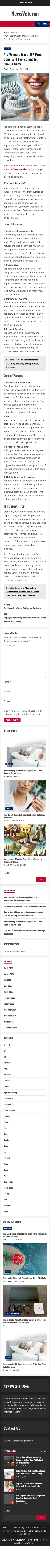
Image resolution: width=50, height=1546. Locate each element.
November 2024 (10, 1015)
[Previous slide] (41, 1451)
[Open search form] (32, 23)
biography (7, 1062)
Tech (5, 1199)
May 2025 (7, 979)
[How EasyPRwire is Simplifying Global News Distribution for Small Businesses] (25, 1229)
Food (5, 1128)
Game (6, 1134)
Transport (7, 1205)
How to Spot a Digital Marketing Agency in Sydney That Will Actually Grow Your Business (24, 1321)
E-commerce (8, 1098)
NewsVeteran (25, 13)
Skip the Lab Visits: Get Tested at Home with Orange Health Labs (24, 816)
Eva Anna (8, 1281)
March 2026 (8, 968)
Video (45, 23)
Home (6, 1146)
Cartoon (7, 1080)
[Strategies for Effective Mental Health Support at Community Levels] (25, 840)
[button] (3, 23)
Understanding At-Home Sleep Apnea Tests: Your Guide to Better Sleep (23, 771)
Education (7, 1104)
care (31, 272)
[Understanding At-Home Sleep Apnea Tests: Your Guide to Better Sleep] (25, 751)
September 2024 (10, 1027)
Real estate (8, 1181)
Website (7, 701)
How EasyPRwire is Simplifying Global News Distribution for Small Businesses (25, 1235)
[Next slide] (44, 1451)
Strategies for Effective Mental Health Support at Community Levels (23, 860)
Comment (9, 645)
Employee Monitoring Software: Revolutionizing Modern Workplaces (25, 617)
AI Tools (7, 1044)
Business (7, 1074)
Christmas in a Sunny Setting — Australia (22, 606)
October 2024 (9, 1021)
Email (7, 691)
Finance (7, 1122)
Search (7, 872)
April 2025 (8, 985)
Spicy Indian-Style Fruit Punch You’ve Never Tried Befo (25, 906)
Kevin (7, 821)
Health (7, 49)
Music (6, 1163)
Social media (8, 1187)
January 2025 (9, 1003)
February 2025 (9, 997)
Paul (6, 69)
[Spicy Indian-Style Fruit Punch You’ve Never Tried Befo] (25, 1259)
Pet (5, 1175)
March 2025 (8, 991)
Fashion (7, 1116)
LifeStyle (7, 1157)
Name (7, 681)
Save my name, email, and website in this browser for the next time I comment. (24, 712)
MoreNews (18, 1543)
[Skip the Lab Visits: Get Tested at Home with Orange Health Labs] (25, 796)
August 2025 (9, 973)
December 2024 (10, 1009)
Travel (6, 1211)
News (6, 1169)
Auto (5, 1056)
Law (5, 1152)
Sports (6, 1193)
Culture (7, 1086)
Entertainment (9, 1110)
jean (6, 1326)
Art (5, 1050)
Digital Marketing (10, 1092)
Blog (5, 1068)
